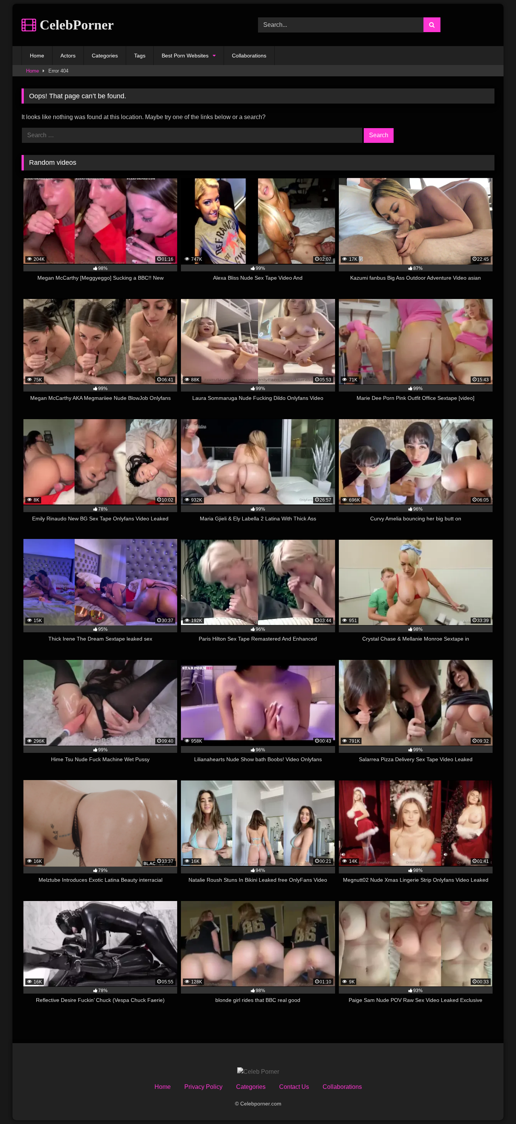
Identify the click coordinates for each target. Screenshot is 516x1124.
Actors (68, 56)
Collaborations (249, 56)
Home (37, 56)
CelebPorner (75, 25)
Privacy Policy (203, 1087)
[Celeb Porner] (258, 1071)
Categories (105, 56)
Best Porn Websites (185, 56)
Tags (139, 56)
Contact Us (294, 1087)
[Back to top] (492, 1101)
